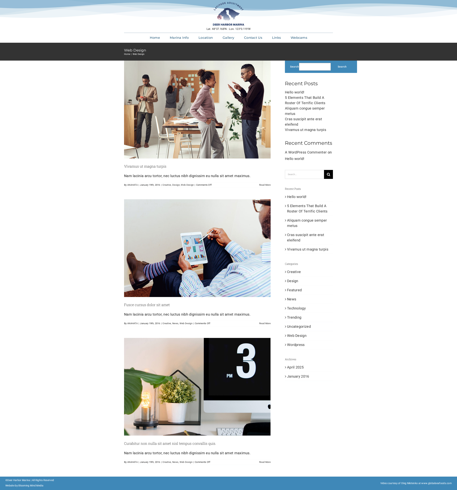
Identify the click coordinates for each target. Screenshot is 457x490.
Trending (294, 317)
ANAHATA (132, 185)
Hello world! (294, 92)
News (175, 323)
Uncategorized (299, 326)
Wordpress (296, 345)
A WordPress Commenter (306, 152)
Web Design (187, 185)
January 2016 (298, 376)
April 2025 (295, 367)
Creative (166, 185)
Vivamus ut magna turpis (145, 166)
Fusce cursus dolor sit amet (147, 304)
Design (176, 185)
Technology (296, 308)
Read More (265, 185)
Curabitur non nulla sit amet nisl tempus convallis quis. (170, 443)
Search (294, 66)
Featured (294, 290)
